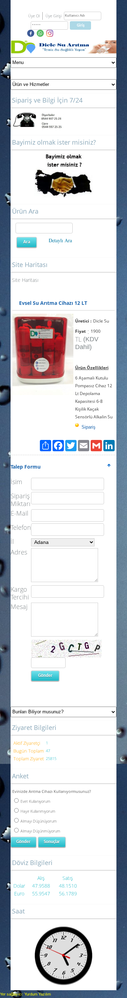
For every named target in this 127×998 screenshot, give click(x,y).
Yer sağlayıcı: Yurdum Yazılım (25, 994)
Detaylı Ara (60, 240)
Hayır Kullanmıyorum (37, 811)
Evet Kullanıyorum (35, 801)
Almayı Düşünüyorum (38, 821)
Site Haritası (25, 280)
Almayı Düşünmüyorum (40, 831)
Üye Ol (34, 15)
